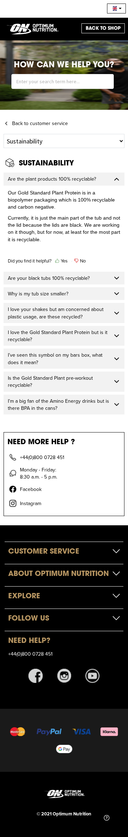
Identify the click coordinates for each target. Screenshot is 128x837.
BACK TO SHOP (103, 28)
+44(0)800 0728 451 (30, 653)
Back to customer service (40, 123)
